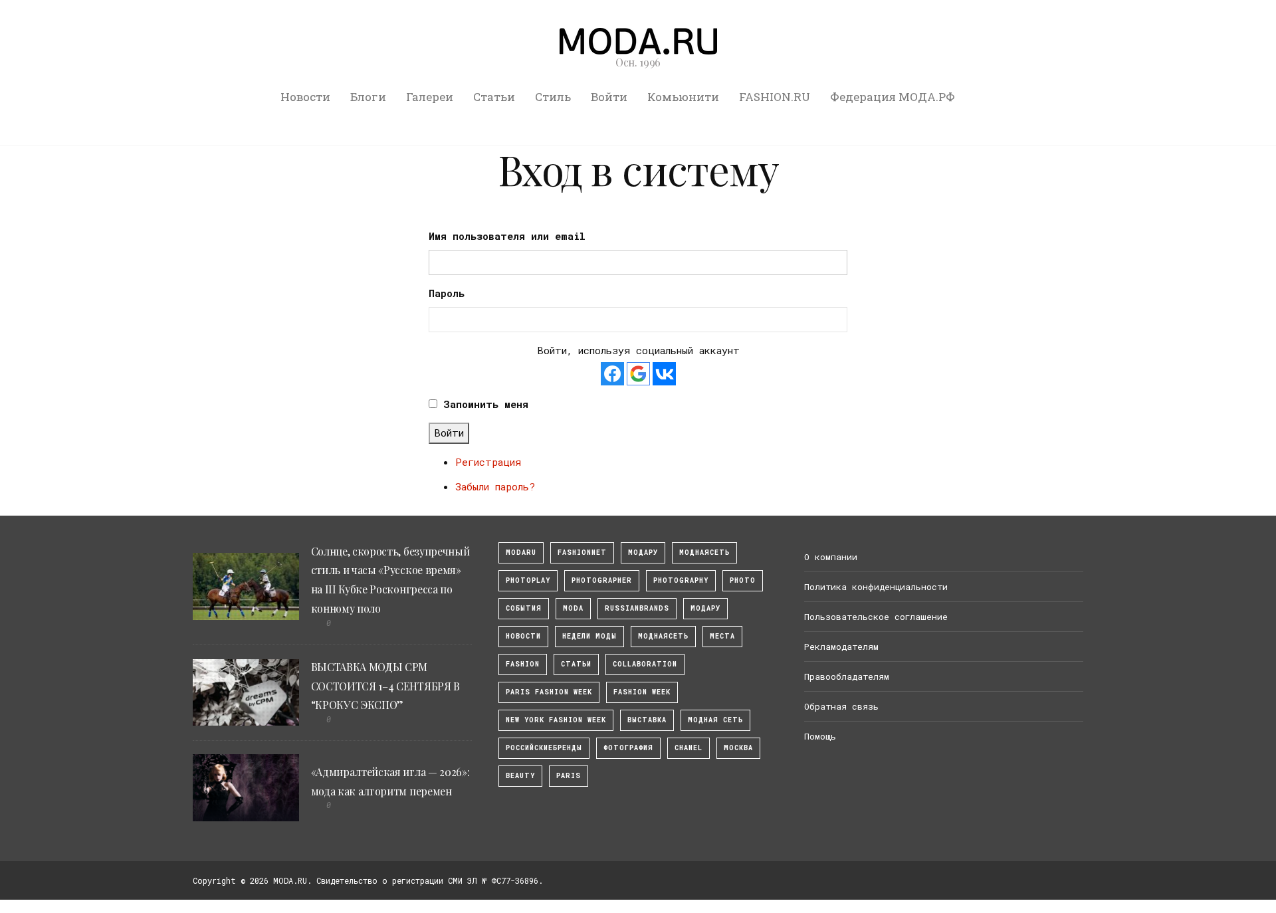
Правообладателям (846, 676)
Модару (705, 608)
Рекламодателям (841, 647)
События (524, 608)
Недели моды (589, 636)
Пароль (447, 293)
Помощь (820, 736)
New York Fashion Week (556, 720)
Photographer (602, 580)
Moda (573, 608)
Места (722, 636)
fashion (523, 664)
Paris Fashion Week (549, 692)
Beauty (520, 775)
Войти (609, 96)
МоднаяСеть (704, 552)
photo (743, 580)
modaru (521, 552)
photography (680, 580)
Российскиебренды (544, 748)
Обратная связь (841, 706)
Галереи (429, 96)
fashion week (642, 692)
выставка (647, 720)
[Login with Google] (638, 373)
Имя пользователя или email (507, 236)
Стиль (553, 96)
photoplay (528, 580)
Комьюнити (683, 96)
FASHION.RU (774, 96)
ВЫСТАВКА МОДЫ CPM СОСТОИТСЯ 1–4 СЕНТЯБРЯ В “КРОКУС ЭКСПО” (385, 686)
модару (643, 552)
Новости (305, 96)
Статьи (494, 96)
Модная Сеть (715, 720)
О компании (830, 557)
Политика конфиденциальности (876, 587)
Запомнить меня (485, 404)
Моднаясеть (663, 636)
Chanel (688, 748)
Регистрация (488, 461)
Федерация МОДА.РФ (892, 96)
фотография (628, 748)
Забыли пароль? (495, 486)
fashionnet (582, 552)
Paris (568, 775)
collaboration (645, 664)
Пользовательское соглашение (876, 617)
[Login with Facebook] (612, 373)
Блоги (368, 96)
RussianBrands (637, 608)
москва (738, 748)
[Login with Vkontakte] (664, 373)
